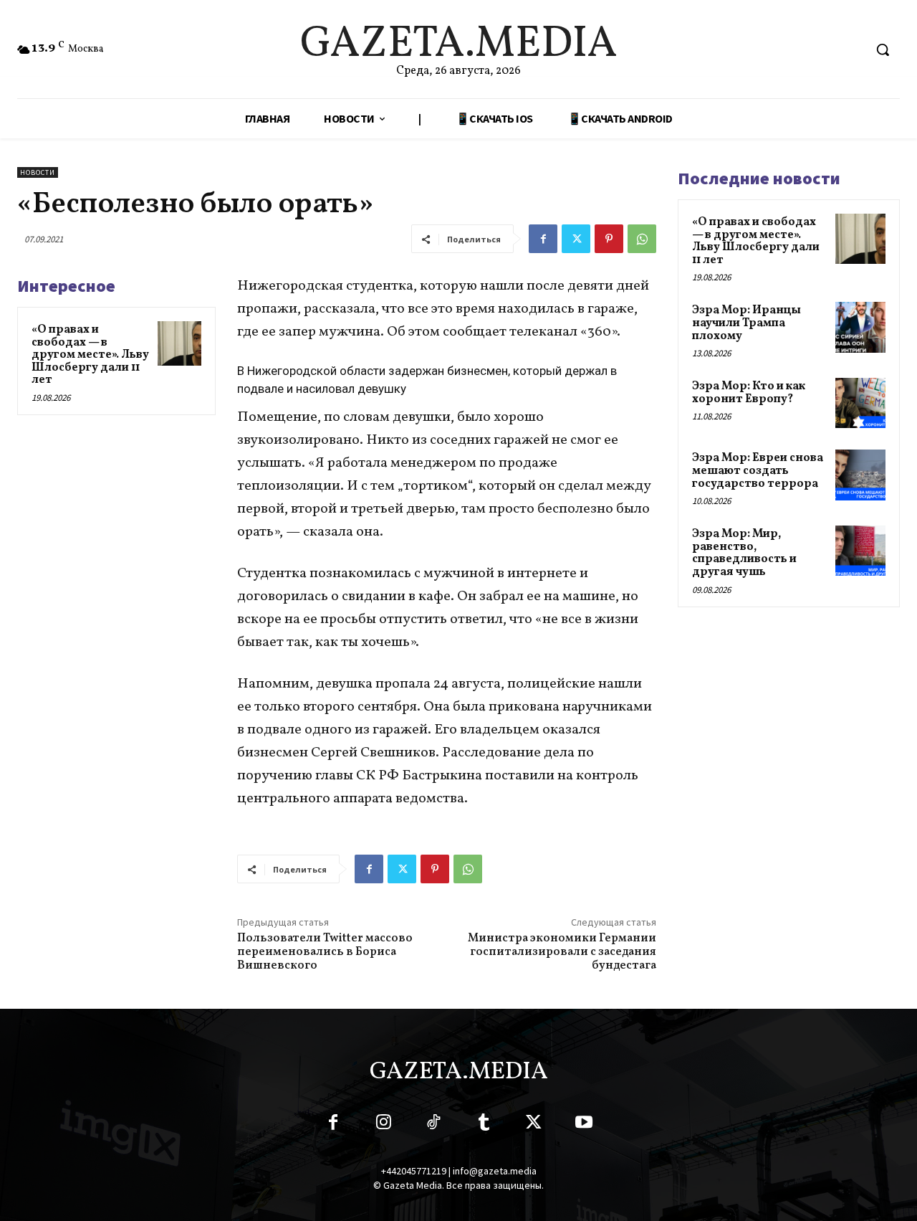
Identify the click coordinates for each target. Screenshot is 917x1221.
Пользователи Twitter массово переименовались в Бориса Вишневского (325, 952)
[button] (882, 49)
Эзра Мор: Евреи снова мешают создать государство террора (757, 470)
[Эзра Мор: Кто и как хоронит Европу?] (860, 403)
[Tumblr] (483, 1124)
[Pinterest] (609, 238)
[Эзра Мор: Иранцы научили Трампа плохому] (860, 327)
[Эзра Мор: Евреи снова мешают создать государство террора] (860, 475)
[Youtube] (583, 1124)
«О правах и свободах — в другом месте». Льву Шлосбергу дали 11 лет (90, 355)
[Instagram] (383, 1124)
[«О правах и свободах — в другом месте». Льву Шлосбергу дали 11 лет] (180, 343)
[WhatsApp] (642, 238)
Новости (37, 172)
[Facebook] (543, 238)
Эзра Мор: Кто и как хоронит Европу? (748, 393)
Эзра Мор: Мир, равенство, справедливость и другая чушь (744, 553)
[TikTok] (433, 1124)
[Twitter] (576, 238)
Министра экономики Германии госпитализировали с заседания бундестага (562, 952)
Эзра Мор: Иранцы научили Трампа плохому (746, 323)
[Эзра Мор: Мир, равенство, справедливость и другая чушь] (860, 551)
